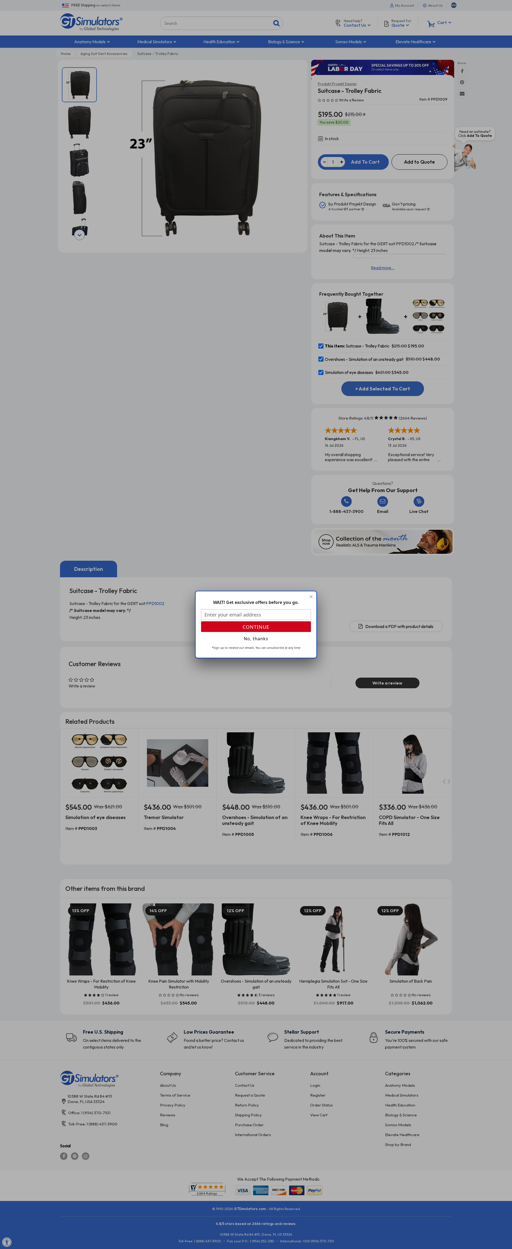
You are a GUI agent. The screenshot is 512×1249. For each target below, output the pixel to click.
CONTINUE (256, 627)
